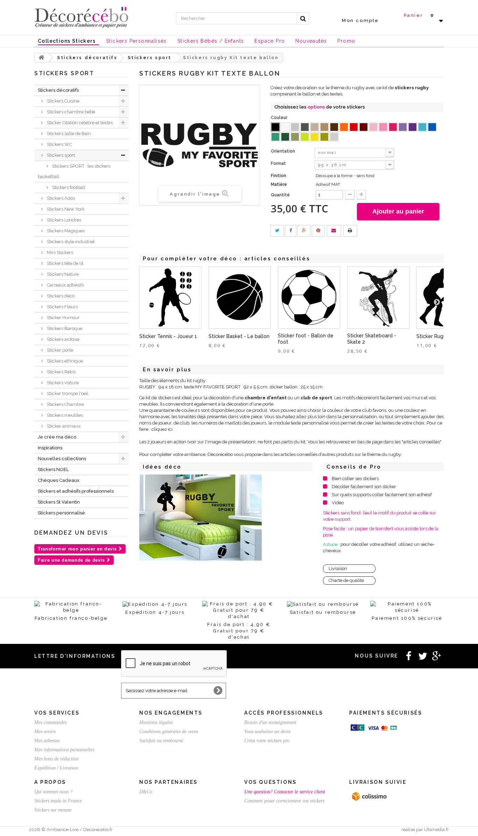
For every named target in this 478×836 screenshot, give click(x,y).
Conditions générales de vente (168, 731)
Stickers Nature (62, 274)
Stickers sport (60, 155)
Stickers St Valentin (59, 502)
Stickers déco (60, 295)
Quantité (280, 194)
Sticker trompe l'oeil (67, 393)
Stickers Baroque (64, 328)
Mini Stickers (59, 252)
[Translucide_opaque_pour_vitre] (334, 137)
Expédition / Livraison (56, 768)
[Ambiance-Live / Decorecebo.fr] (81, 16)
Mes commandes (50, 722)
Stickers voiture (62, 382)
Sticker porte (59, 350)
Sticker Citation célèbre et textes (79, 122)
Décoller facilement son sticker (364, 486)
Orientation (283, 151)
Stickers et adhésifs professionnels (76, 491)
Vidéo (338, 502)
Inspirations (50, 447)
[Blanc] (285, 127)
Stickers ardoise (62, 339)
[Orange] (344, 127)
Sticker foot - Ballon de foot (305, 339)
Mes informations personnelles (64, 749)
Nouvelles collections (62, 458)
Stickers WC (59, 144)
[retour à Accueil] (41, 57)
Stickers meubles (64, 415)
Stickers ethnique (64, 361)
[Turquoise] (275, 137)
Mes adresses (46, 740)
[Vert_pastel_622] (305, 137)
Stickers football (68, 187)
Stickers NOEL (53, 469)
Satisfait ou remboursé (161, 740)
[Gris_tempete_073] (305, 127)
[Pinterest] (318, 231)
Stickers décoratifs (58, 90)
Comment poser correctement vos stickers (284, 800)
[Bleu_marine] (432, 127)
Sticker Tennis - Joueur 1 (168, 336)
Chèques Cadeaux (58, 480)
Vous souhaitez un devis (267, 731)
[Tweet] (277, 231)
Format (279, 163)
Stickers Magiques (65, 230)
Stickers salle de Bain (68, 133)
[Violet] (412, 127)
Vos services (56, 713)
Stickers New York (65, 209)
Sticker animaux (63, 426)
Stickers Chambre (65, 404)
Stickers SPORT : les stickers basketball (74, 171)
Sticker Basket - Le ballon (239, 336)
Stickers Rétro (61, 371)
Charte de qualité (346, 580)
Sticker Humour (63, 317)
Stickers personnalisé (61, 512)
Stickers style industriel (70, 241)
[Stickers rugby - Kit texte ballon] (200, 518)
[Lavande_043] (403, 127)
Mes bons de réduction (56, 758)
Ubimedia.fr (436, 829)
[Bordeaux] (363, 127)
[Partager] (290, 231)
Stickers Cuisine (62, 101)
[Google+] (304, 231)
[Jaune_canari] (314, 137)
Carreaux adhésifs (65, 285)
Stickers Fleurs (62, 306)
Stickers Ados (60, 198)
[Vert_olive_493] (295, 137)
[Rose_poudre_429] (373, 127)
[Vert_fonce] (285, 137)
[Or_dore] (324, 137)
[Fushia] (393, 127)
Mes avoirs (45, 731)
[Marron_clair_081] (324, 127)
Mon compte (360, 20)
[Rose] (383, 127)
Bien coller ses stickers (355, 478)
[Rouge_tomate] (354, 127)
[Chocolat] (334, 127)
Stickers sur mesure (52, 810)
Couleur (279, 117)
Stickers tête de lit (64, 263)
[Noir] (275, 127)
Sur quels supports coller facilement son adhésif (382, 494)
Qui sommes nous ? (53, 791)
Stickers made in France (58, 800)
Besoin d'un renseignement (270, 722)
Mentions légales (156, 722)
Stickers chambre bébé (70, 111)
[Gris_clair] (295, 127)
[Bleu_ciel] (422, 127)
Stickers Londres (63, 220)
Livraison (338, 568)
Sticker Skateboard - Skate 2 (371, 339)
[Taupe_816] (314, 127)
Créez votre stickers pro (266, 740)
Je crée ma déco (57, 437)
